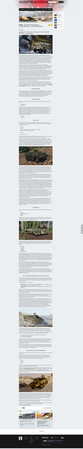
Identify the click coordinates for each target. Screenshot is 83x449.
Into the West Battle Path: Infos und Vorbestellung (59, 15)
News (21, 25)
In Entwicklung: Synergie (59, 20)
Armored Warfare (20, 438)
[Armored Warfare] (59, 6)
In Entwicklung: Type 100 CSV (59, 24)
